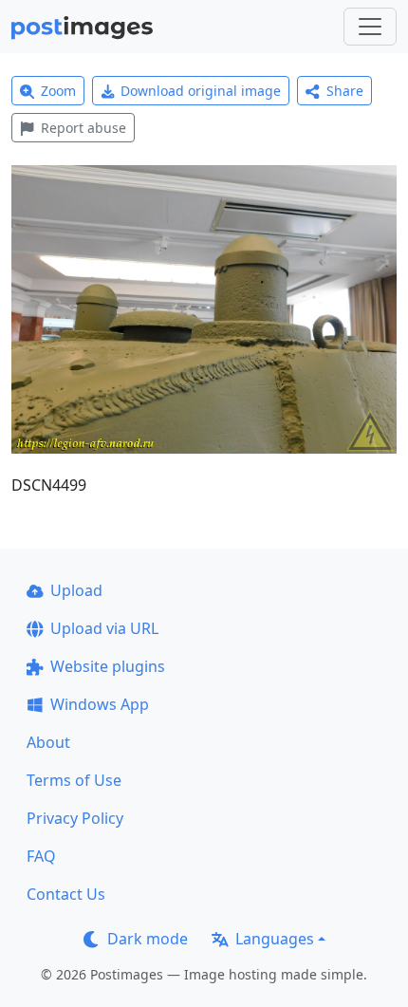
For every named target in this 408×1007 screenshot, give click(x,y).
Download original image (201, 91)
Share (344, 91)
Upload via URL (104, 628)
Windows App (99, 704)
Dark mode (147, 938)
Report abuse (83, 128)
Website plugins (107, 666)
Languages (274, 938)
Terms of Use (74, 780)
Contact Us (66, 894)
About (48, 742)
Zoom (58, 91)
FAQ (41, 856)
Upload (76, 590)
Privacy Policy (75, 818)
